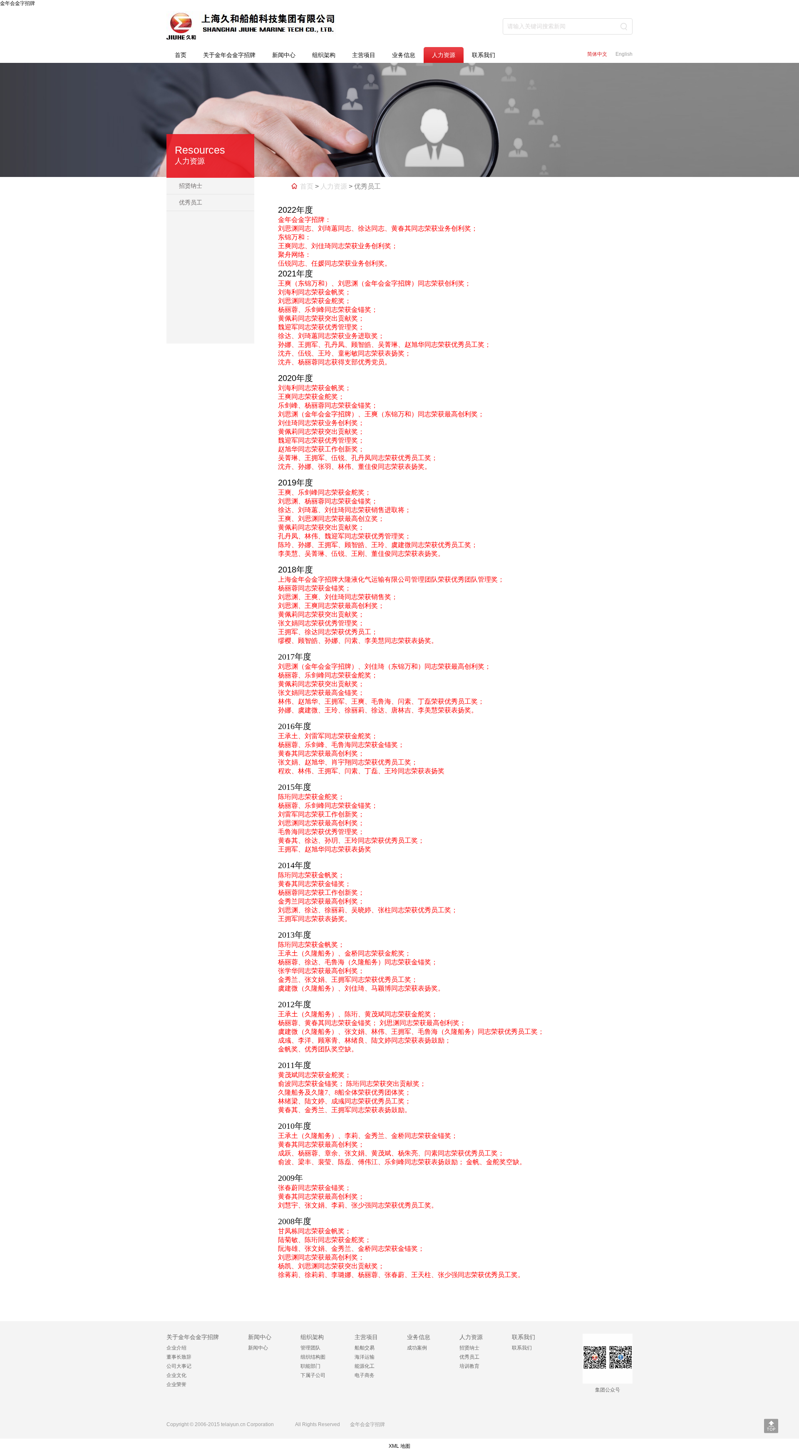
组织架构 (323, 55)
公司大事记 (178, 1366)
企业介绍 (176, 1348)
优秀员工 (190, 202)
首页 (180, 55)
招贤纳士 (190, 185)
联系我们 (483, 55)
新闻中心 (283, 55)
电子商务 (365, 1375)
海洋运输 (365, 1357)
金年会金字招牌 (17, 3)
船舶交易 (365, 1348)
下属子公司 (312, 1375)
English (624, 54)
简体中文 (597, 54)
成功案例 (417, 1348)
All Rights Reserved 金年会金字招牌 (337, 1424)
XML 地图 (399, 1446)
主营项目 (363, 55)
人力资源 (443, 55)
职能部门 (310, 1366)
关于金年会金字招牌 (229, 55)
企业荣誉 (176, 1384)
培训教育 (469, 1366)
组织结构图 (312, 1357)
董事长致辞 (178, 1357)
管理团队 (310, 1348)
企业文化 (176, 1375)
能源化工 (365, 1366)
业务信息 (403, 55)
